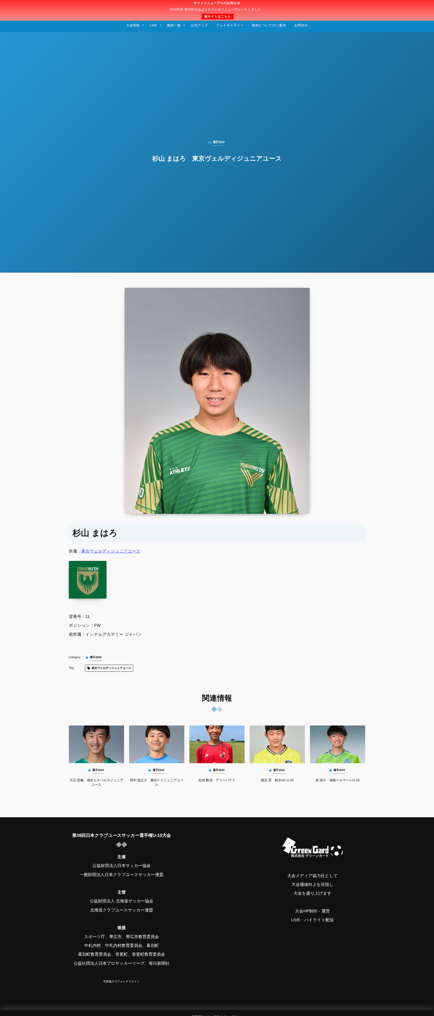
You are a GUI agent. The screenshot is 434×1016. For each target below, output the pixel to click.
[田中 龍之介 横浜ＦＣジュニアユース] (156, 744)
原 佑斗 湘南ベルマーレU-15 (337, 780)
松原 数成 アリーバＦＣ (217, 780)
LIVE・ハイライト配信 (312, 920)
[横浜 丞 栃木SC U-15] (277, 744)
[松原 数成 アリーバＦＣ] (217, 744)
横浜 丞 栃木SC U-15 (277, 780)
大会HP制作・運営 (312, 911)
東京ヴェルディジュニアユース (110, 551)
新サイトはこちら (217, 16)
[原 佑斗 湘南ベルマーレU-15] (337, 744)
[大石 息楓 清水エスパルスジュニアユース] (96, 744)
